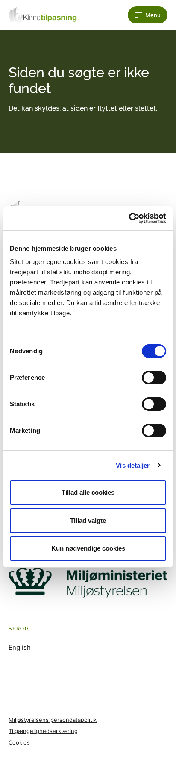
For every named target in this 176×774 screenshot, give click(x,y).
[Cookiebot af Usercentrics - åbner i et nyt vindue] (128, 218)
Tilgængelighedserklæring (43, 730)
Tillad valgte (88, 520)
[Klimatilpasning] (43, 15)
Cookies (19, 742)
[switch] (154, 377)
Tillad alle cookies (88, 492)
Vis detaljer (133, 465)
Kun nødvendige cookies (88, 548)
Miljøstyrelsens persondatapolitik (53, 719)
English (20, 647)
